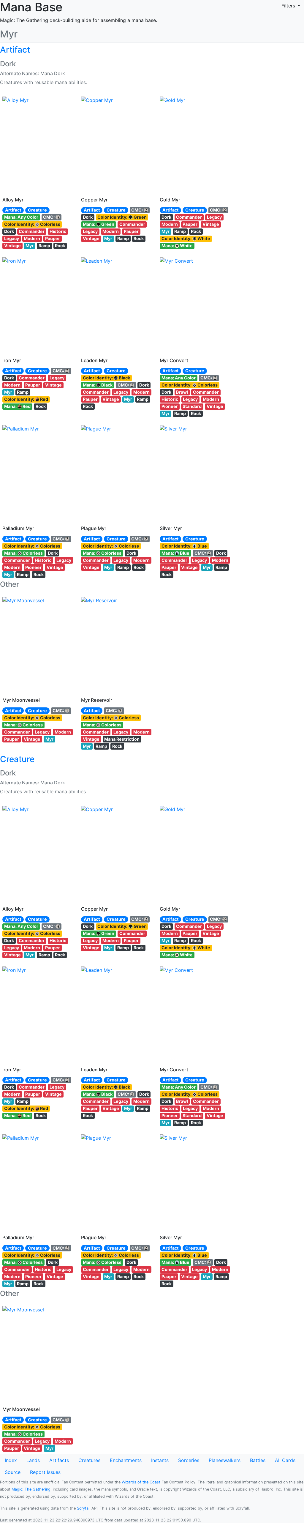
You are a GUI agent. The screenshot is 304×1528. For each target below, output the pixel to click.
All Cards (285, 1460)
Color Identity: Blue (184, 545)
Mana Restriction (122, 739)
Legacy (11, 238)
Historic (58, 231)
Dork (9, 231)
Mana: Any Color (21, 217)
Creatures (89, 1460)
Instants (160, 1460)
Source (12, 1472)
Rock (60, 245)
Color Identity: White (186, 238)
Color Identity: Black (106, 377)
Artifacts (59, 1460)
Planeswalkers (224, 1460)
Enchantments (126, 1460)
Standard (192, 406)
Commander (32, 231)
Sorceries (188, 1460)
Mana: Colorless (23, 553)
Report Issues (45, 1472)
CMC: (49, 217)
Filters (289, 6)
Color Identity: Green (121, 217)
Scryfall (83, 1508)
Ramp (44, 245)
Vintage (12, 245)
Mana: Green (98, 224)
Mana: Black (98, 384)
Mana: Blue (175, 553)
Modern (32, 238)
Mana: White (177, 245)
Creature (37, 209)
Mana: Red (17, 406)
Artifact (13, 209)
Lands (33, 1460)
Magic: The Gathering (31, 1489)
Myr (30, 245)
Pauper (52, 238)
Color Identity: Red (26, 399)
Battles (257, 1460)
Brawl (182, 392)
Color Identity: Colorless (32, 224)
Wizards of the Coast (141, 1482)
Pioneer (170, 406)
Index (11, 1460)
